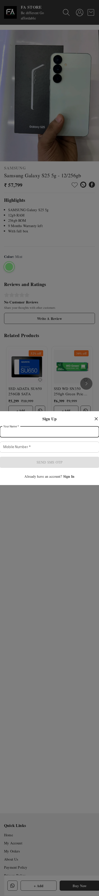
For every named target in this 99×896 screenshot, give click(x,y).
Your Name (11, 426)
